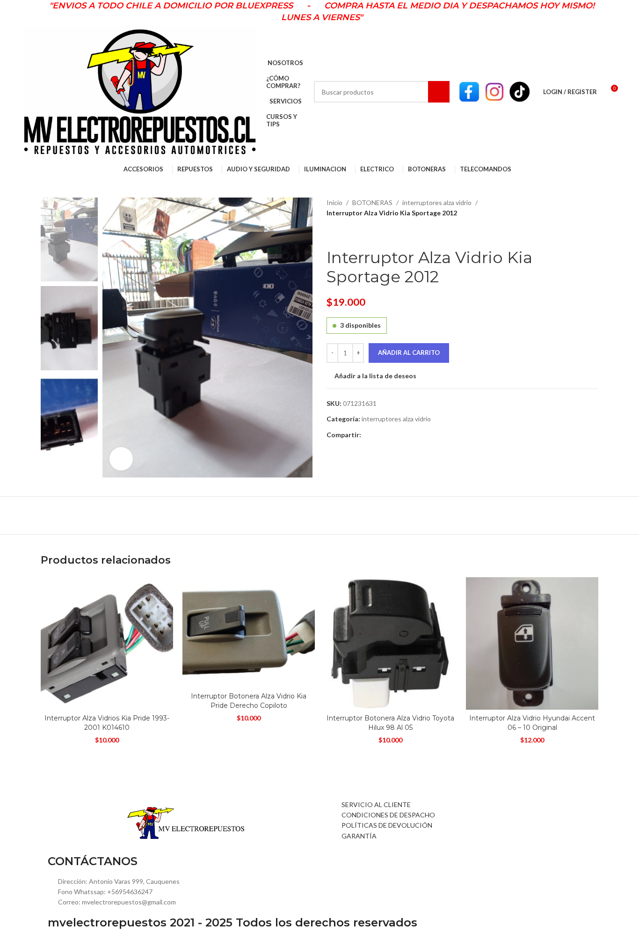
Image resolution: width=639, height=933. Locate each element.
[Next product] (354, 233)
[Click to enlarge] (121, 458)
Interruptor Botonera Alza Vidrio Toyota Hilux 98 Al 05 (390, 723)
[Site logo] (140, 91)
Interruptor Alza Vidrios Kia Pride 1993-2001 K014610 (106, 723)
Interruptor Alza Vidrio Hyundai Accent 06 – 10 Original (532, 723)
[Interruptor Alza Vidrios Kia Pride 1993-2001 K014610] (107, 643)
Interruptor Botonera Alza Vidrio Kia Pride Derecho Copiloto (248, 701)
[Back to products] (343, 233)
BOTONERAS (372, 202)
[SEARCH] (439, 92)
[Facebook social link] (366, 435)
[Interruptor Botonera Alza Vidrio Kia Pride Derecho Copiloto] (248, 632)
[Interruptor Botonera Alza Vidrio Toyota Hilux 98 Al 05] (390, 643)
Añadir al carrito (409, 352)
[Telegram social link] (377, 435)
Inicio (334, 202)
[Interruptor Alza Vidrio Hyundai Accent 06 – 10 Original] (532, 643)
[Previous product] (332, 233)
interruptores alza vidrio (437, 202)
